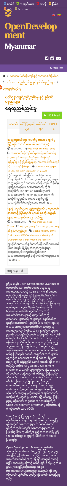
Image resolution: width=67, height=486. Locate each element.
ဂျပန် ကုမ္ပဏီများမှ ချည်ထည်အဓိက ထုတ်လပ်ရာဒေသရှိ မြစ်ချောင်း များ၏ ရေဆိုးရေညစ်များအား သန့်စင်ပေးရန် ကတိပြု (33, 213)
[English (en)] (53, 15)
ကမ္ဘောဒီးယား (27, 4)
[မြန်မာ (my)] (59, 15)
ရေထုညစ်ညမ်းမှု (12, 88)
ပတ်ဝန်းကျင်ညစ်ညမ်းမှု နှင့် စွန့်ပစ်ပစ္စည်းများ (30, 82)
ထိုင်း (9, 9)
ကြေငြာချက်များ (27, 126)
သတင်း (13, 124)
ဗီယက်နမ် (23, 9)
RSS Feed (54, 115)
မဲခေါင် (10, 4)
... (51, 202)
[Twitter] (52, 59)
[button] (54, 68)
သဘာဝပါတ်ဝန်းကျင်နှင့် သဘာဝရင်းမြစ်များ (34, 76)
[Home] (4, 76)
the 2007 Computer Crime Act (31, 170)
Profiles (54, 126)
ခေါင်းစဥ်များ (41, 126)
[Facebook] (47, 59)
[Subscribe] (58, 59)
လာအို (43, 4)
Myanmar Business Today (41, 148)
